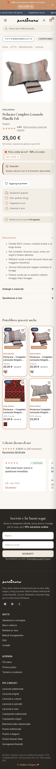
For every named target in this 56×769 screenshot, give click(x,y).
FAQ (4, 640)
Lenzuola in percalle (12, 704)
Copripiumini (45, 39)
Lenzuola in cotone (11, 699)
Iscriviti (28, 553)
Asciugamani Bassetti (12, 744)
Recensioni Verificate (13, 452)
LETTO (13, 47)
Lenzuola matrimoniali (12, 689)
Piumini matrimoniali (11, 729)
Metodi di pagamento (12, 635)
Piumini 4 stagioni (10, 734)
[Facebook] (12, 604)
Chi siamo (7, 662)
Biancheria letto (26, 47)
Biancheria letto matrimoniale (16, 724)
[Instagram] (5, 604)
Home (5, 47)
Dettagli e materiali (12, 289)
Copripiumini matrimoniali (14, 714)
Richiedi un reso (10, 630)
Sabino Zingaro (28, 764)
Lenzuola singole (10, 694)
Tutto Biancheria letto (18, 39)
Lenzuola (39, 47)
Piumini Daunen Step (12, 739)
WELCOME (24, 6)
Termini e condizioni (12, 672)
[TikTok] (19, 604)
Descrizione (9, 237)
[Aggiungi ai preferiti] (22, 330)
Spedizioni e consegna (13, 620)
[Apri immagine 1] (28, 76)
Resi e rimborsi (9, 625)
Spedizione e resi (12, 298)
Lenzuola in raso (10, 709)
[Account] (44, 20)
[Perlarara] (28, 20)
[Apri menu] (5, 20)
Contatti (6, 645)
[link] (5, 372)
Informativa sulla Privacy (39, 558)
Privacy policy (9, 667)
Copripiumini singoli (11, 719)
